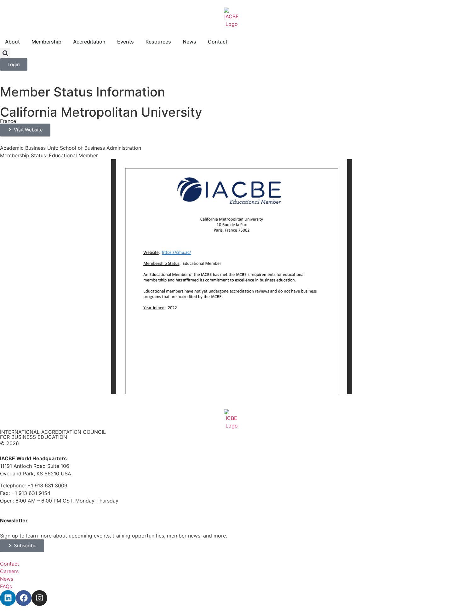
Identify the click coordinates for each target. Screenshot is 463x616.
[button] (5, 53)
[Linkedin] (8, 598)
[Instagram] (39, 598)
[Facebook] (23, 598)
